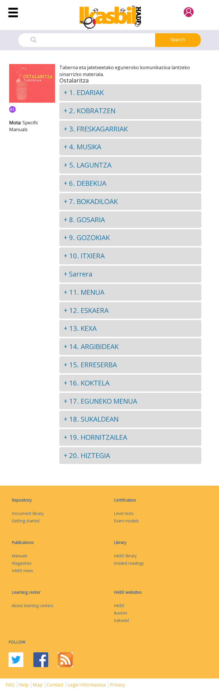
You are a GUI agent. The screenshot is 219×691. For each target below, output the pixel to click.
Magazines (22, 563)
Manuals (19, 555)
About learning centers (32, 605)
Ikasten (120, 613)
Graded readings (129, 563)
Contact (55, 685)
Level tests (124, 513)
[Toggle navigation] (13, 13)
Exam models (126, 520)
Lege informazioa (87, 685)
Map (38, 685)
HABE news (22, 570)
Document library (28, 513)
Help (24, 685)
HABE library (125, 555)
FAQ (10, 685)
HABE (119, 605)
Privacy (117, 685)
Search (178, 39)
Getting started (25, 520)
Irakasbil (121, 620)
